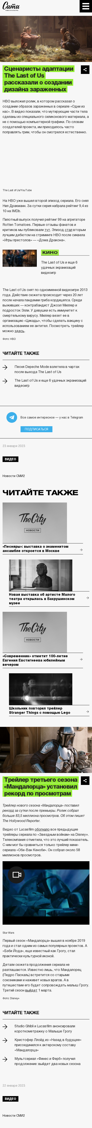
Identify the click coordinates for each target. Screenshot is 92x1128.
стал (68, 230)
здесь (19, 331)
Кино (50, 252)
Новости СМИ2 (14, 476)
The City (11, 6)
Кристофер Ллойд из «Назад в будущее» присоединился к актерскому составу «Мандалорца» (48, 1045)
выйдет (31, 990)
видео (10, 459)
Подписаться (36, 429)
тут (47, 230)
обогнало (42, 829)
